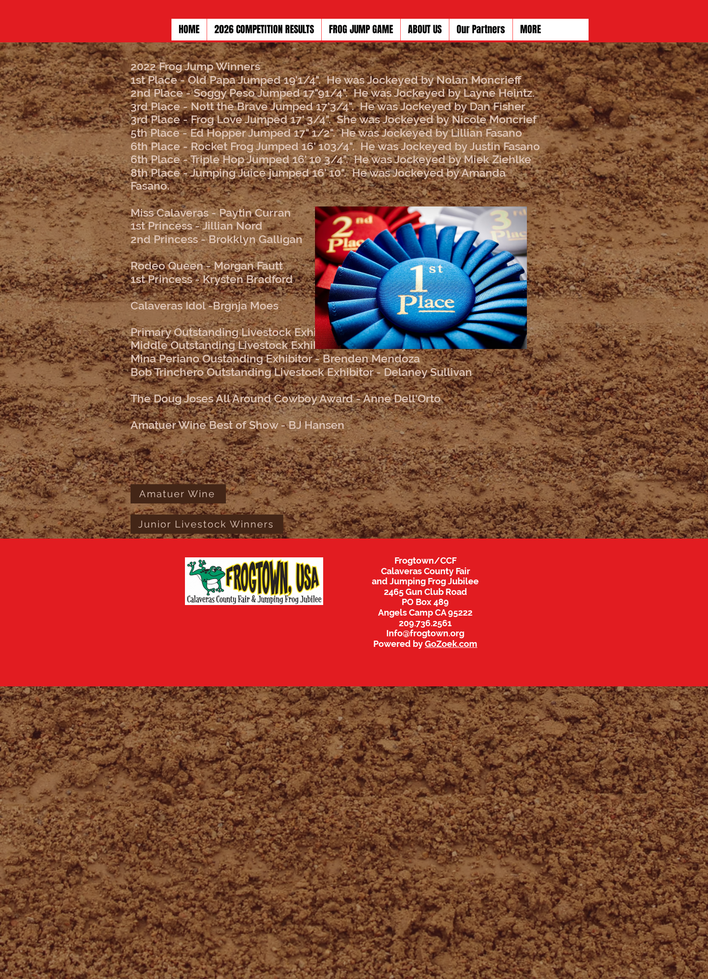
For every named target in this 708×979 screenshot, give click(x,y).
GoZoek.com (451, 644)
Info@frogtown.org (425, 633)
